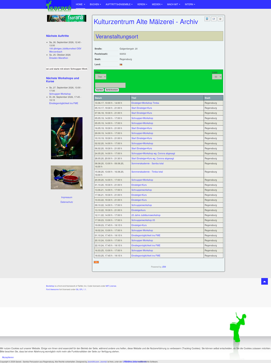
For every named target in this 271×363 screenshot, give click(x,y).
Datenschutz (67, 201)
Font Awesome (52, 289)
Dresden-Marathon (58, 57)
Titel (133, 97)
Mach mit (172, 4)
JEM (164, 266)
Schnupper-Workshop (60, 93)
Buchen (94, 4)
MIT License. (111, 285)
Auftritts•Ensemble (118, 4)
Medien (156, 4)
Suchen (99, 90)
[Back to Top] (264, 281)
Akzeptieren (8, 357)
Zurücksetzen (112, 90)
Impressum (66, 197)
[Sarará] (58, 4)
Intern (189, 4)
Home (79, 4)
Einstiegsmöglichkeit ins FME (63, 103)
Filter (98, 72)
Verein (141, 4)
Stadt (207, 97)
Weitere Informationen (136, 361)
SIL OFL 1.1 (81, 289)
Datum (98, 97)
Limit (214, 72)
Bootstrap (50, 285)
